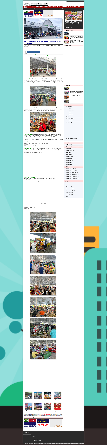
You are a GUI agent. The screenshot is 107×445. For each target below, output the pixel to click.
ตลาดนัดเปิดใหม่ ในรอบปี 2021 (75, 95)
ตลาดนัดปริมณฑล (71, 126)
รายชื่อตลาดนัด (29, 433)
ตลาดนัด (29, 8)
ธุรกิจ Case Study (30, 435)
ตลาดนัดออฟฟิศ (71, 120)
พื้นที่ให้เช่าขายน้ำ (69, 156)
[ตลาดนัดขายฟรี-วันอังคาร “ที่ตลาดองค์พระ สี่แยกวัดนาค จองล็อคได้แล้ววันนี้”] (66, 93)
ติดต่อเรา (67, 196)
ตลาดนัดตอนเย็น (57, 45)
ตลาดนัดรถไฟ (68, 152)
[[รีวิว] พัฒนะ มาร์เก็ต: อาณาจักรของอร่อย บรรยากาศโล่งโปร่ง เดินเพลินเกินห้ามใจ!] (66, 102)
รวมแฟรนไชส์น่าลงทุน (70, 188)
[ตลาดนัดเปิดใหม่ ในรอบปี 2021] (66, 98)
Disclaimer (75, 443)
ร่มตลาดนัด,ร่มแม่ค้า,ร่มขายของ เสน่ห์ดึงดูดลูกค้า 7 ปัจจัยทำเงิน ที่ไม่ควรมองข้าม (76, 37)
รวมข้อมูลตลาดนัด (69, 184)
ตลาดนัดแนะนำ (68, 85)
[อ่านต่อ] (71, 27)
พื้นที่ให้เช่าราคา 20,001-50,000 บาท (72, 176)
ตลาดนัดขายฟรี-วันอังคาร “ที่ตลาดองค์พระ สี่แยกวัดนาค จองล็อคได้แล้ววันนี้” (76, 92)
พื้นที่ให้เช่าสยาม (69, 164)
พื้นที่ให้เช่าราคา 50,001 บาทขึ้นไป (72, 178)
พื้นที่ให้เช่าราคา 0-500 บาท (71, 168)
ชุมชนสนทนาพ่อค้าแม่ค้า (70, 190)
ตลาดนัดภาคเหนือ (71, 130)
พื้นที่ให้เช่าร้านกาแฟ (70, 150)
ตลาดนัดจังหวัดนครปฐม (49, 45)
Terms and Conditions (70, 443)
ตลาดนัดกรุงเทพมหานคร (72, 124)
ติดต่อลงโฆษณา (31, 443)
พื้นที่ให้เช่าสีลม (69, 162)
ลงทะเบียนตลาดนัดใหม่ (36, 439)
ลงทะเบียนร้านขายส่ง (40, 442)
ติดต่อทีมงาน (26, 443)
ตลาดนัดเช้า (70, 108)
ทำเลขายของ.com (46, 443)
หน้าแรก (25, 8)
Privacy (58, 443)
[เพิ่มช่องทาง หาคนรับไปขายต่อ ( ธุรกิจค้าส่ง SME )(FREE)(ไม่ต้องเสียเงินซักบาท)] (74, 20)
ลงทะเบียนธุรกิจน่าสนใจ (37, 440)
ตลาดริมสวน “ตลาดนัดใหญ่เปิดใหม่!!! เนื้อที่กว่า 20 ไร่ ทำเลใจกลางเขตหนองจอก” (76, 88)
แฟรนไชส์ (34, 8)
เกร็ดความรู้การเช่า (69, 194)
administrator (38, 45)
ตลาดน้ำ (67, 116)
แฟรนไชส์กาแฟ (69, 144)
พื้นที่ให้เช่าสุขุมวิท (69, 160)
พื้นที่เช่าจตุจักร (69, 158)
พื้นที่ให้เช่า (39, 8)
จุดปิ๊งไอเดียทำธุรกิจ (69, 192)
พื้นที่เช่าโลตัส (68, 148)
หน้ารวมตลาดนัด (69, 106)
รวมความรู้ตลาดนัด (69, 30)
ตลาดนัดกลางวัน (71, 110)
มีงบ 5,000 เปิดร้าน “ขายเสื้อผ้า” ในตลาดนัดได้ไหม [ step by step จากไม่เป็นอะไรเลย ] (76, 41)
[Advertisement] (43, 164)
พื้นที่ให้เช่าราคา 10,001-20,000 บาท (72, 174)
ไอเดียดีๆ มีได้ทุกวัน (45, 8)
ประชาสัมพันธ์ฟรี (61, 8)
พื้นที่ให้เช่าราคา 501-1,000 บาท (72, 170)
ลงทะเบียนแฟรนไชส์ (34, 438)
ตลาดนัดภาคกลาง (71, 128)
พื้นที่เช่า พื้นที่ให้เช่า (69, 186)
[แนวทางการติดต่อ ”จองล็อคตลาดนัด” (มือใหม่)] (66, 34)
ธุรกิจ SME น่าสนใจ (53, 8)
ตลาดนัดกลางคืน (71, 114)
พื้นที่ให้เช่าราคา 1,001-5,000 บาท (72, 172)
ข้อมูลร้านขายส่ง (32, 436)
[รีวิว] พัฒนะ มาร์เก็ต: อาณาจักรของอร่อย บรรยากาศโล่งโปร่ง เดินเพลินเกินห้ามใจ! (76, 101)
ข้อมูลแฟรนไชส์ (27, 432)
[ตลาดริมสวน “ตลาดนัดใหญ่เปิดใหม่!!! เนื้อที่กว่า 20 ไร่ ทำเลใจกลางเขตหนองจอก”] (66, 89)
